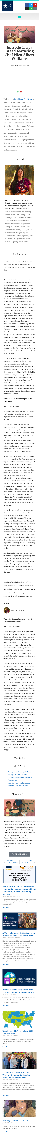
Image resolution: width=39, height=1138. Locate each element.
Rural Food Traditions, (23, 99)
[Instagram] (27, 8)
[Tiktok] (35, 8)
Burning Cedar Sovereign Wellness (19, 772)
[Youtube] (35, 5)
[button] (19, 16)
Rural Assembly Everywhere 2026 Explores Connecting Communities (18, 990)
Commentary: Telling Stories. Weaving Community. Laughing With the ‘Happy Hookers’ (17, 1075)
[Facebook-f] (27, 5)
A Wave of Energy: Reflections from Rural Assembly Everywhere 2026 (18, 934)
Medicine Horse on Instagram (18, 786)
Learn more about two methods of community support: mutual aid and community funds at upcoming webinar (19, 890)
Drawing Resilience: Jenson (15, 1120)
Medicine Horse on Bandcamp (19, 783)
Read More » (5, 907)
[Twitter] (31, 5)
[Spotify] (31, 8)
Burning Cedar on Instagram (17, 775)
